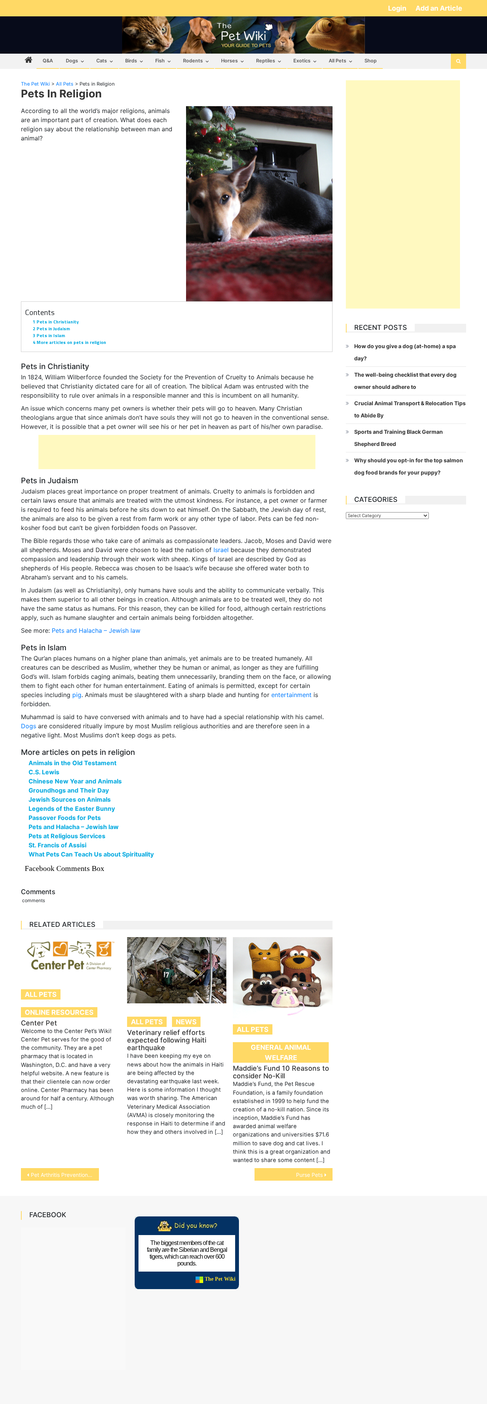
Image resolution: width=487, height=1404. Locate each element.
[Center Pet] (71, 956)
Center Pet (39, 1023)
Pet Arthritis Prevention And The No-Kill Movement (65, 1175)
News (186, 1022)
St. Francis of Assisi (57, 845)
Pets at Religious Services (67, 836)
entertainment (291, 695)
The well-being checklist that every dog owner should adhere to (405, 380)
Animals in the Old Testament (72, 763)
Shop (370, 61)
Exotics (301, 61)
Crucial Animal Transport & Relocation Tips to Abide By (410, 409)
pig (76, 695)
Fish (160, 61)
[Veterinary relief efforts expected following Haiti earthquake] (177, 970)
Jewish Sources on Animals (70, 799)
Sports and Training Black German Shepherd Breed (398, 437)
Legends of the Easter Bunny (72, 808)
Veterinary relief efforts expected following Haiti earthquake (166, 1040)
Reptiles (265, 61)
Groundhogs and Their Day (69, 790)
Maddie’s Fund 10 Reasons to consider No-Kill (281, 1072)
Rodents (193, 61)
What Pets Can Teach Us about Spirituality (91, 854)
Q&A (48, 61)
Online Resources (59, 1012)
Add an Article (438, 8)
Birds (131, 61)
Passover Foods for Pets (65, 817)
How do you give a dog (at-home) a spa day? (405, 352)
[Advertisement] (176, 452)
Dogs (72, 61)
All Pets (337, 61)
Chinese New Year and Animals (75, 781)
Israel (221, 550)
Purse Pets (309, 1175)
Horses (229, 61)
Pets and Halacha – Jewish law (96, 630)
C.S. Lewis (44, 772)
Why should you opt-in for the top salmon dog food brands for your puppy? (408, 466)
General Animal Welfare (281, 1052)
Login (398, 8)
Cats (101, 61)
